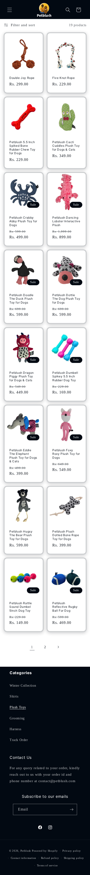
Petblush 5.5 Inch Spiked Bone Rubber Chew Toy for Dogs (22, 147)
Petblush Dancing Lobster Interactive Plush (66, 221)
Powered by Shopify (45, 850)
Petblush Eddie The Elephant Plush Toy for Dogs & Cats (23, 455)
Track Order (19, 740)
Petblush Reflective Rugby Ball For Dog (65, 606)
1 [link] (32, 647)
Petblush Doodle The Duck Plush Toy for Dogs (21, 298)
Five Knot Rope (63, 78)
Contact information (23, 857)
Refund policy (50, 857)
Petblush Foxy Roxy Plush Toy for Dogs (66, 453)
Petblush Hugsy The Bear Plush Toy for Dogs (20, 534)
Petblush (25, 850)
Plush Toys (18, 707)
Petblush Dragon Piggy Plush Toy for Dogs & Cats (21, 376)
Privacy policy (71, 850)
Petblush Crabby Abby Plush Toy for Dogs (23, 221)
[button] (9, 10)
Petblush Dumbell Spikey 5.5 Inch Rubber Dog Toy (65, 376)
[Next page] (58, 647)
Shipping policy (74, 857)
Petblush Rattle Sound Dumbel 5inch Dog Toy (20, 606)
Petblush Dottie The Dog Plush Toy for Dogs (66, 298)
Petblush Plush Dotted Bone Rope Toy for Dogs (65, 534)
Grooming (17, 718)
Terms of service (47, 865)
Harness (15, 729)
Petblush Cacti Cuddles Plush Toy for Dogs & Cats (66, 145)
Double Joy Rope (22, 78)
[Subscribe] (71, 809)
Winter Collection (23, 685)
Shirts (14, 696)
